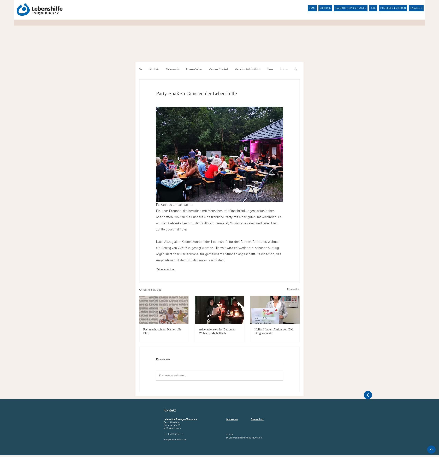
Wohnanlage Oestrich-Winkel (247, 69)
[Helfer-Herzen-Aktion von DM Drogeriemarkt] (275, 310)
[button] (295, 69)
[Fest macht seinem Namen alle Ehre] (164, 310)
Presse (270, 69)
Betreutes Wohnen (194, 69)
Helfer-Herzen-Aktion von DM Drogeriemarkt (273, 331)
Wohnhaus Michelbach (218, 69)
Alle (140, 69)
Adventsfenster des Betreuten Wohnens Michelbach (217, 331)
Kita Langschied (172, 69)
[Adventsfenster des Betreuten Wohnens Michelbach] (219, 310)
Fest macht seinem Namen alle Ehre (162, 331)
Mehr (282, 69)
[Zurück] (368, 395)
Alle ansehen (293, 289)
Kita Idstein (154, 69)
